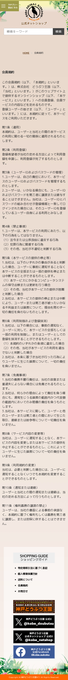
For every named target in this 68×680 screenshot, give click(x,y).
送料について (25, 579)
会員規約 (23, 585)
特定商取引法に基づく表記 (32, 568)
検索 (59, 31)
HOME (26, 52)
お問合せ (23, 591)
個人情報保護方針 (28, 574)
